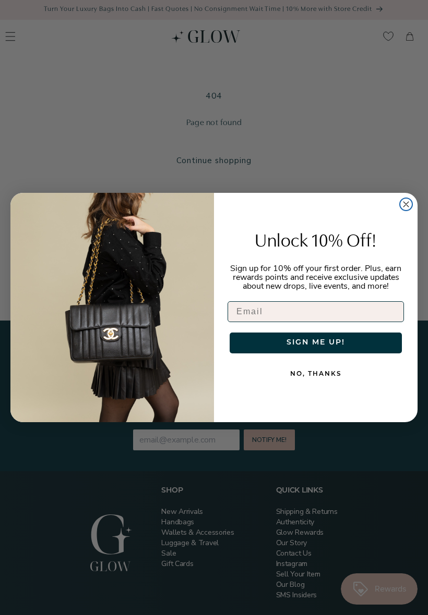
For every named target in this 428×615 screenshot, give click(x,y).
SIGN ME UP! (316, 343)
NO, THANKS (316, 374)
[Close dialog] (406, 204)
